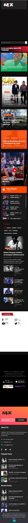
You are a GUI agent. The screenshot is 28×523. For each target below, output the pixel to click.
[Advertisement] (14, 26)
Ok (14, 520)
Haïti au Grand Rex (14, 510)
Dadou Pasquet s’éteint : (16, 491)
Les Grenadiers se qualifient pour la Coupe (18, 281)
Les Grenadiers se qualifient (17, 504)
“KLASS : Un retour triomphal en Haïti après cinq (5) (13, 97)
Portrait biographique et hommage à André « (19, 270)
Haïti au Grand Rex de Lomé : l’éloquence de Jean (14, 142)
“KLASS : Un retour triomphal (17, 472)
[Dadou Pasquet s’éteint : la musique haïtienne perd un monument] (14, 243)
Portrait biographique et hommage (16, 497)
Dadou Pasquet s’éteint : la (16, 459)
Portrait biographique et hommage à (16, 465)
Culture (6, 92)
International (7, 115)
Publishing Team (8, 102)
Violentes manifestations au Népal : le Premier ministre (13, 122)
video (4, 176)
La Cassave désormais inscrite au (18, 478)
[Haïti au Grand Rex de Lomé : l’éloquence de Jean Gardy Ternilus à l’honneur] (8, 291)
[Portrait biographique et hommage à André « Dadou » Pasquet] (8, 268)
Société (16, 298)
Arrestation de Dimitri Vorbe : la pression (19, 301)
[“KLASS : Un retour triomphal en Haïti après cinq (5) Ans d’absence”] (4, 473)
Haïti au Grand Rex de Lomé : (18, 291)
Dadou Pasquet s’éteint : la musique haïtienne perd (14, 253)
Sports (16, 278)
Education (6, 138)
